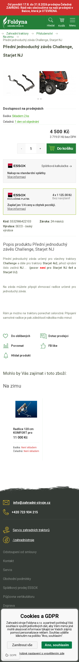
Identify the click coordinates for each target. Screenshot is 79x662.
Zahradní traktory (17, 33)
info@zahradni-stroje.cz (31, 503)
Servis (7, 570)
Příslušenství (44, 33)
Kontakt (8, 561)
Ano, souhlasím (57, 645)
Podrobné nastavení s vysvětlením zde (39, 653)
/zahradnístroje (23, 540)
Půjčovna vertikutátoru (18, 597)
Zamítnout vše (22, 645)
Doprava (9, 606)
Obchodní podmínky (17, 579)
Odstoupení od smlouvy (20, 552)
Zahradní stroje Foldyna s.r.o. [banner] (15, 22)
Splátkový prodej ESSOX (20, 588)
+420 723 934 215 (25, 512)
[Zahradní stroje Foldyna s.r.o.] (2, 33)
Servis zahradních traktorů (31, 530)
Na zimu (8, 36)
